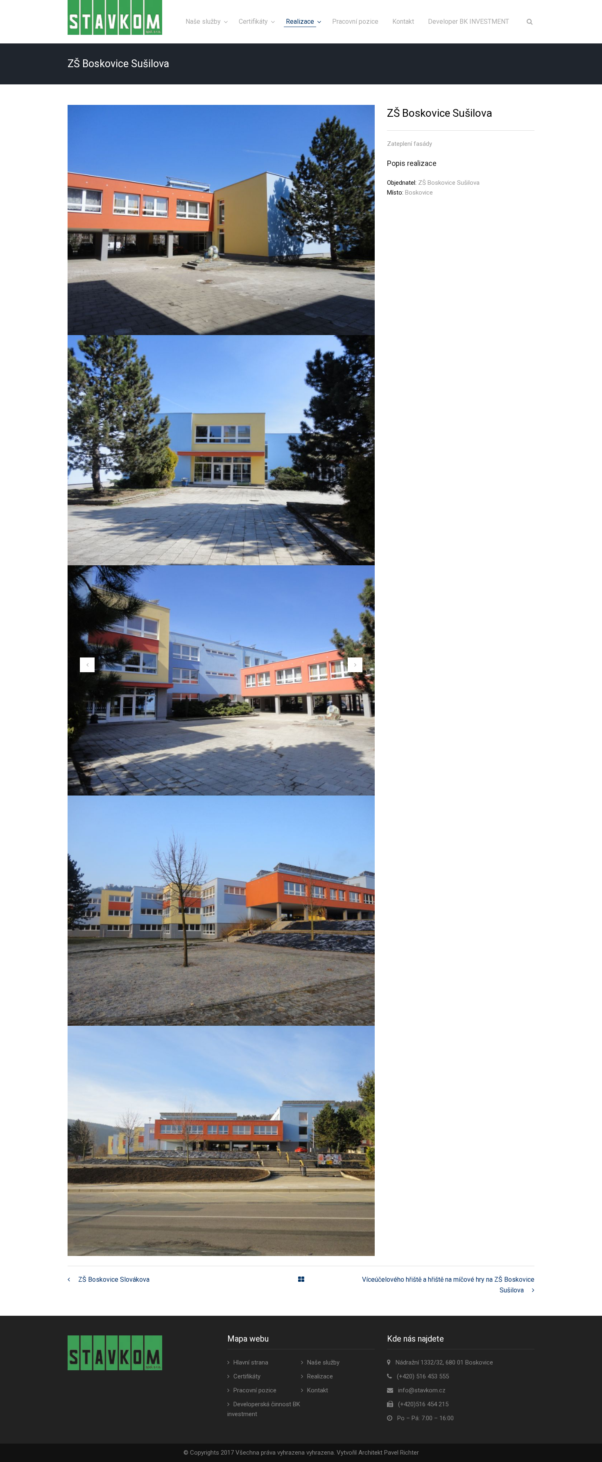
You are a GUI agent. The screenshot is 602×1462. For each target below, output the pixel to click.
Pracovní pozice (355, 21)
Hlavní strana (250, 1362)
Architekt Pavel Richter (388, 1452)
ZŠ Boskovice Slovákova (113, 1279)
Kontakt (403, 21)
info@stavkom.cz (422, 1390)
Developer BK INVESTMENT (468, 21)
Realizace (300, 21)
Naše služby (203, 21)
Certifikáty (253, 21)
